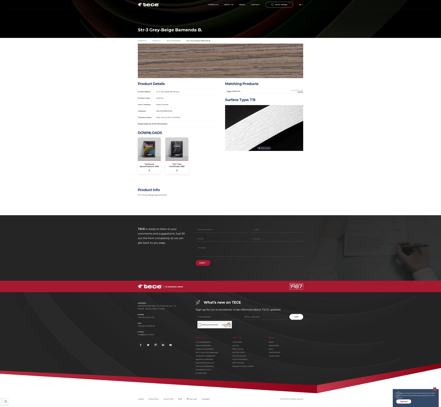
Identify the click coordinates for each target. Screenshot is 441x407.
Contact (141, 399)
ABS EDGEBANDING (173, 41)
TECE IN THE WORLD (240, 359)
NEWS (271, 342)
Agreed (403, 401)
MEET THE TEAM (238, 363)
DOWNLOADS (274, 356)
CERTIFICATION (274, 352)
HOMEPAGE (142, 41)
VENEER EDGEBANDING (204, 359)
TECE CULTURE (237, 349)
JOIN (296, 317)
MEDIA (242, 5)
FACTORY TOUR (238, 352)
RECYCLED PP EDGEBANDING (207, 352)
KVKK (180, 399)
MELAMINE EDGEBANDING (205, 356)
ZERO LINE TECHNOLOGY (205, 363)
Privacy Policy (154, 399)
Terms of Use (168, 399)
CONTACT (255, 5)
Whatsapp (5, 401)
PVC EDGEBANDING (203, 342)
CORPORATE (237, 342)
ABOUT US (229, 5)
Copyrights (206, 399)
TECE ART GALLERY (239, 356)
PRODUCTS (213, 5)
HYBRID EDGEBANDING (204, 349)
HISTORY (235, 345)
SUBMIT (202, 263)
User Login (193, 399)
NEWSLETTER (274, 345)
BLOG (271, 349)
